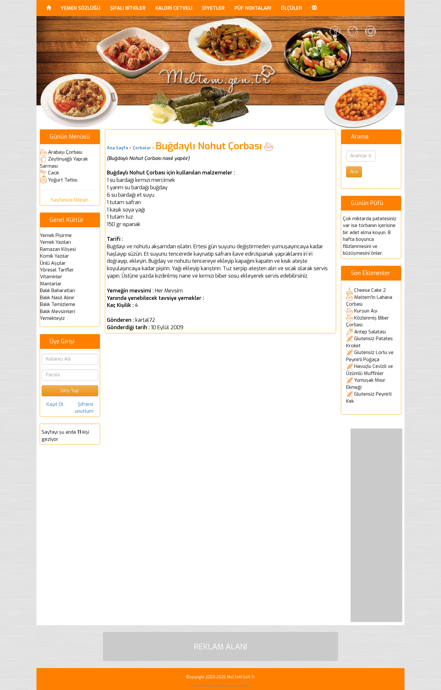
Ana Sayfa (117, 148)
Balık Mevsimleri (57, 311)
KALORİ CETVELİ (173, 8)
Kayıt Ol (54, 404)
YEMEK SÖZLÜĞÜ (80, 8)
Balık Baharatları (57, 290)
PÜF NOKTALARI (252, 8)
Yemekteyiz (52, 318)
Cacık (53, 173)
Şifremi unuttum (84, 407)
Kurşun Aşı (365, 311)
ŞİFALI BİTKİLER (128, 8)
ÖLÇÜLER (291, 8)
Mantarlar (51, 284)
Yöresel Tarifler (57, 270)
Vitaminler (51, 276)
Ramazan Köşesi (58, 249)
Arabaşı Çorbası (65, 152)
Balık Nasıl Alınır (57, 297)
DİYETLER (213, 8)
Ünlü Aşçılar (53, 263)
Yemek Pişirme (56, 235)
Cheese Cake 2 (370, 290)
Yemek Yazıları (55, 242)
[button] (314, 8)
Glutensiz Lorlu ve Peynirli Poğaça (370, 356)
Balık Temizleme (57, 304)
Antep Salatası (370, 332)
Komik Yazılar (54, 256)
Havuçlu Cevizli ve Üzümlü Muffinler (369, 370)
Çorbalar (142, 148)
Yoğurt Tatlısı (62, 180)
